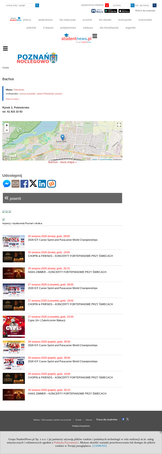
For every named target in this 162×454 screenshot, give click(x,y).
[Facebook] (24, 186)
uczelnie (87, 19)
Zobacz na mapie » (13, 99)
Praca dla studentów (106, 419)
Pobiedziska (19, 90)
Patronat (89, 420)
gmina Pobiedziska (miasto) (49, 94)
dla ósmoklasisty (109, 27)
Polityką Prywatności (66, 442)
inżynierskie (145, 19)
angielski (130, 27)
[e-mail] (15, 186)
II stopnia (48, 27)
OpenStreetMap (106, 159)
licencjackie (125, 19)
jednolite (31, 27)
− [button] (7, 130)
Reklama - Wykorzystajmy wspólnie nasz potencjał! (52, 420)
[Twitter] (33, 185)
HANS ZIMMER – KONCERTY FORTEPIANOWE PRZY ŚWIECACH (67, 272)
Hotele (5, 67)
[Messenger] (7, 186)
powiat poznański (27, 94)
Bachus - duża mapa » (62, 162)
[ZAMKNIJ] (99, 445)
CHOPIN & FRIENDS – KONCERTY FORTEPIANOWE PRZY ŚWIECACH (70, 256)
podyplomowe (68, 27)
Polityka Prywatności (81, 426)
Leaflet (94, 159)
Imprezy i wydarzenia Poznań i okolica (22, 223)
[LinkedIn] (42, 186)
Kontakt (78, 420)
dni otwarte (105, 19)
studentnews (45, 19)
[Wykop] (51, 186)
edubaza (88, 27)
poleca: (26, 19)
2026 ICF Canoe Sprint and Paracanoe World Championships (62, 240)
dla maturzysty (67, 19)
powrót (12, 197)
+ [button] (7, 125)
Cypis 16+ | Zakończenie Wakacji (46, 320)
